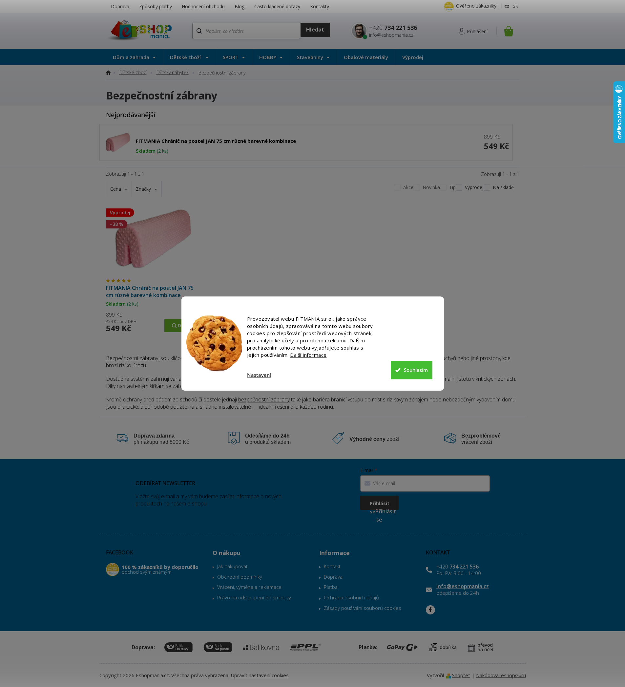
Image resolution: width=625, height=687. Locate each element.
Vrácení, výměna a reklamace (249, 587)
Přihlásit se (379, 505)
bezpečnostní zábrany (264, 399)
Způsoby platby (155, 6)
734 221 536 (457, 566)
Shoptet (461, 675)
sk (515, 5)
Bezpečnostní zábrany (132, 358)
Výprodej (474, 187)
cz (507, 5)
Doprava (120, 6)
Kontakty (319, 6)
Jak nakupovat (232, 566)
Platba (331, 587)
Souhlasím (416, 370)
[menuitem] (134, 57)
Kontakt (332, 566)
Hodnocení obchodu (203, 6)
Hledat (315, 30)
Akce (408, 187)
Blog (239, 6)
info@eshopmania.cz (462, 586)
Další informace (308, 355)
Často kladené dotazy (277, 6)
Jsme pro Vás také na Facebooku (430, 609)
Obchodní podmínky (239, 576)
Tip (452, 187)
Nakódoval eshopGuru (501, 675)
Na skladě (503, 187)
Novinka (431, 187)
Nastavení (259, 375)
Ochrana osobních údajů (351, 597)
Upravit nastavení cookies (260, 675)
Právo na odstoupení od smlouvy (254, 597)
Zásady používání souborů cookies (362, 608)
